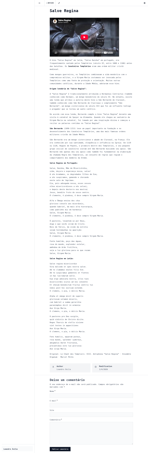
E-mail (54, 401)
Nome (52, 391)
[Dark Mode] (144, 3)
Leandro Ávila (10, 449)
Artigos (51, 3)
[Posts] (40, 3)
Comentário (56, 420)
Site (52, 410)
